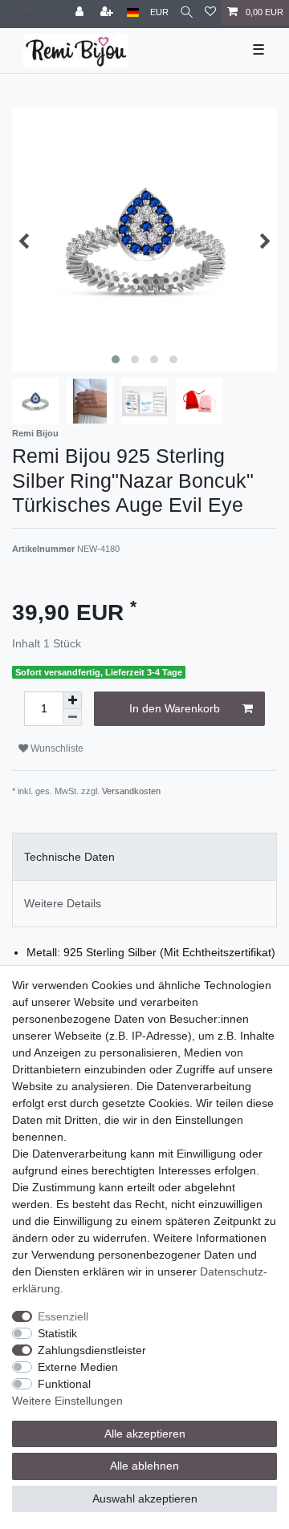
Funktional (64, 1383)
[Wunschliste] (210, 12)
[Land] (132, 12)
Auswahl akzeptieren (144, 1498)
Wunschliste (55, 748)
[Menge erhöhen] (72, 700)
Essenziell (63, 1316)
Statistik (57, 1333)
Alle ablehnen (144, 1465)
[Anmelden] (81, 12)
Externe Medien (78, 1367)
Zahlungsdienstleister (92, 1350)
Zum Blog (18, 9)
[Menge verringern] (72, 717)
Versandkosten (131, 791)
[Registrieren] (108, 12)
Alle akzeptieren (144, 1433)
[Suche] (186, 12)
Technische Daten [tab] (69, 856)
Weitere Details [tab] (62, 903)
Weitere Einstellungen (67, 1400)
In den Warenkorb (174, 708)
